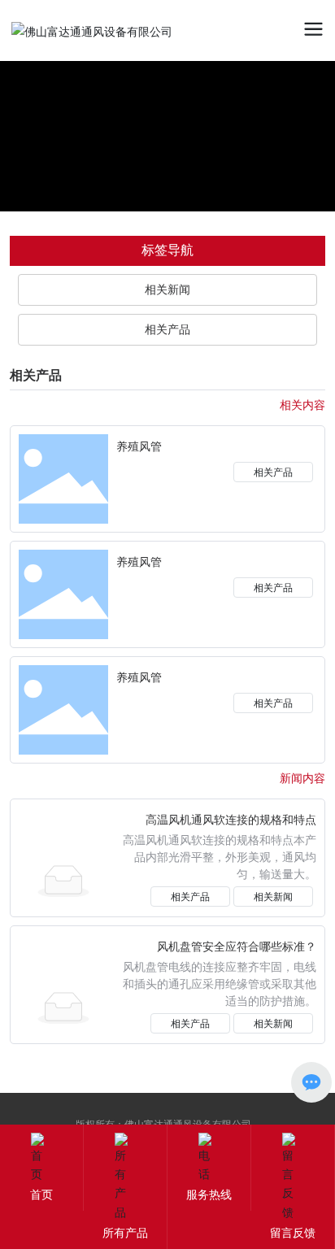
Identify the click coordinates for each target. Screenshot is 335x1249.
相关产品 (273, 472)
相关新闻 (273, 896)
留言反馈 (292, 1232)
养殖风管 (139, 447)
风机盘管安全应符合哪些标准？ (236, 947)
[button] (284, 106)
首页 (41, 1194)
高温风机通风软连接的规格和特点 (231, 820)
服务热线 (209, 1194)
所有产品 (125, 1232)
